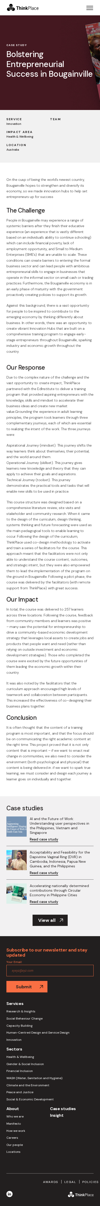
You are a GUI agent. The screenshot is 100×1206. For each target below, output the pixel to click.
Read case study (44, 839)
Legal (70, 1182)
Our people (14, 1145)
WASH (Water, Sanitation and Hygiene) (34, 1078)
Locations (13, 1152)
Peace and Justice (19, 1092)
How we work (15, 1131)
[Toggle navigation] (90, 8)
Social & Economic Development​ (30, 1099)
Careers (12, 1138)
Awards (50, 1182)
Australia (12, 150)
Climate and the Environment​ (27, 1085)
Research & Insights (20, 1011)
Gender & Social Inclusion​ (25, 1064)
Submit (24, 987)
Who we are (15, 1117)
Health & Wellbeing (20, 1057)
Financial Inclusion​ (19, 1071)
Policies (90, 1182)
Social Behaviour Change (24, 1019)
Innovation (14, 1040)
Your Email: (14, 962)
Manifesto (13, 1124)
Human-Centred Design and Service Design (37, 1033)
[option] (50, 62)
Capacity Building (19, 1026)
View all (47, 920)
